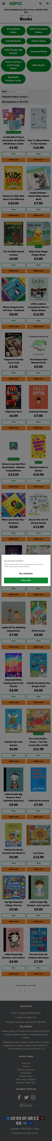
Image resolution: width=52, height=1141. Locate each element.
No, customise (26, 573)
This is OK (26, 580)
